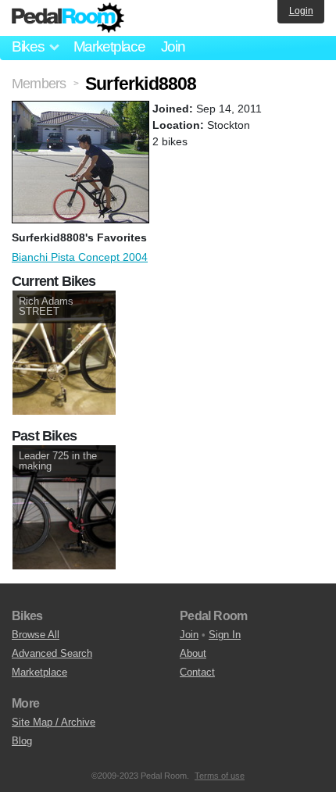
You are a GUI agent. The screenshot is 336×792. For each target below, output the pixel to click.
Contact (197, 672)
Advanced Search (52, 653)
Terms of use (220, 775)
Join (173, 46)
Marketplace (109, 46)
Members (39, 83)
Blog (22, 741)
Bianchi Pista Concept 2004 (80, 257)
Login (301, 10)
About (193, 653)
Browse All (35, 634)
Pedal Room (68, 18)
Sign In (225, 634)
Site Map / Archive (53, 722)
